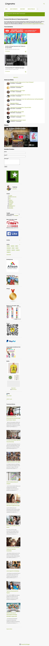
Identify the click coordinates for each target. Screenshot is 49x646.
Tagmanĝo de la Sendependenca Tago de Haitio (20, 107)
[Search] (44, 3)
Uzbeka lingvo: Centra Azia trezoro (17, 115)
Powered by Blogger (25, 644)
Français (11, 203)
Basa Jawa (11, 208)
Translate (16, 215)
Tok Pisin (11, 207)
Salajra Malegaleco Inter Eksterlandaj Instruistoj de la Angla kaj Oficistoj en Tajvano (13, 418)
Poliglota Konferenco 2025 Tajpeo (17, 90)
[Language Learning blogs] (13, 301)
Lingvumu (10, 3)
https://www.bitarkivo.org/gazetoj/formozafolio (33, 23)
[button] (25, 51)
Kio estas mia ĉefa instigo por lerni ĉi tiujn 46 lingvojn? (22, 82)
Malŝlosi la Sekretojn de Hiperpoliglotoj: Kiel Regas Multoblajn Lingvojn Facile (12, 614)
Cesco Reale (9, 395)
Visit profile (14, 188)
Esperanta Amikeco (14, 103)
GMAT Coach (9, 399)
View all (6, 15)
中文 (10, 199)
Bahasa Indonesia (12, 196)
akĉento (17, 250)
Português (11, 202)
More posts (15, 77)
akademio (8, 250)
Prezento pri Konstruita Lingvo (16, 86)
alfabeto (8, 252)
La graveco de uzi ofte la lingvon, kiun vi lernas (20, 94)
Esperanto (11, 201)
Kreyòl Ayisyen (12, 205)
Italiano (10, 204)
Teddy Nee (14, 187)
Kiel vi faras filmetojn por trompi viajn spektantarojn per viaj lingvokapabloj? (26, 99)
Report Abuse (9, 629)
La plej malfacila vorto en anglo (17, 111)
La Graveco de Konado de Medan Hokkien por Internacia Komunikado (13, 549)
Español (10, 200)
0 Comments (7, 51)
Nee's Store (14, 389)
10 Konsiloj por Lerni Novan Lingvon (18, 120)
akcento (13, 250)
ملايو (10, 197)
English (10, 195)
